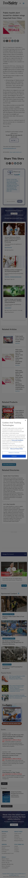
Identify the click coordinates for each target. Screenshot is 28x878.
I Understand (14, 456)
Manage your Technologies (14, 452)
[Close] (25, 420)
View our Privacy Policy (16, 448)
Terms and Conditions (17, 440)
